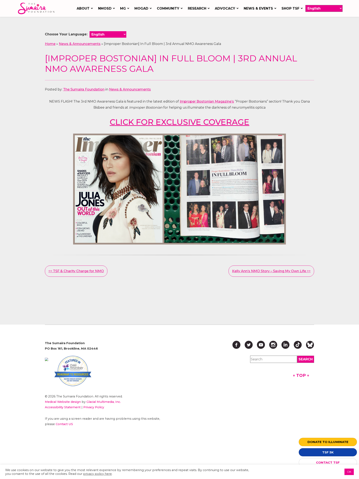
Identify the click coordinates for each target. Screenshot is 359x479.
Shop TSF (290, 8)
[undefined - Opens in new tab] (46, 359)
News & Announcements (80, 44)
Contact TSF (328, 462)
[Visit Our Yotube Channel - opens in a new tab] (261, 345)
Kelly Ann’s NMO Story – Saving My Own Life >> (271, 271)
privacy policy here (97, 474)
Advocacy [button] (225, 8)
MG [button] (123, 8)
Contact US (64, 424)
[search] (305, 359)
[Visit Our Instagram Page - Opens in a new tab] (273, 345)
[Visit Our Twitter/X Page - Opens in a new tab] (249, 345)
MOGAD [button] (141, 8)
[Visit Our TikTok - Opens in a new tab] (298, 345)
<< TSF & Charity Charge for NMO (76, 271)
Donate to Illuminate (327, 442)
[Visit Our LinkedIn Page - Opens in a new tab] (285, 345)
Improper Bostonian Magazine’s (207, 101)
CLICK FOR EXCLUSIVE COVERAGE (179, 122)
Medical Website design (63, 402)
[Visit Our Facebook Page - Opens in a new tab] (236, 345)
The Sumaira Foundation (84, 89)
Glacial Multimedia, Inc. (103, 402)
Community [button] (168, 8)
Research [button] (197, 8)
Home (50, 44)
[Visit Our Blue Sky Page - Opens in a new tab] (310, 345)
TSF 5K (328, 452)
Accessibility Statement (63, 407)
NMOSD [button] (105, 8)
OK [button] (349, 471)
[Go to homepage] (37, 8)
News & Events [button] (258, 8)
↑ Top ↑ (301, 375)
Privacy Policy (93, 407)
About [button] (83, 8)
